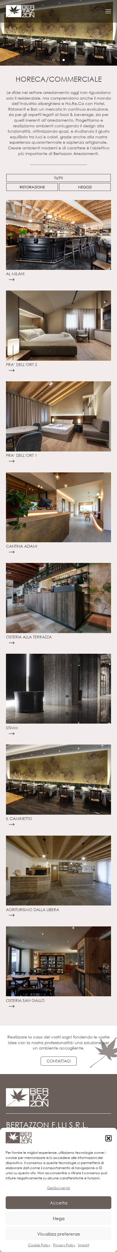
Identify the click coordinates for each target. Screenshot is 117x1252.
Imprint (83, 1245)
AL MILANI (15, 273)
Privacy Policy (64, 1245)
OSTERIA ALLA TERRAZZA (29, 636)
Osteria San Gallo (25, 1000)
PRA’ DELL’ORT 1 (21, 455)
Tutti (58, 178)
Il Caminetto (19, 818)
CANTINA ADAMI (21, 546)
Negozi (85, 187)
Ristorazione (32, 187)
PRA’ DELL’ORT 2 (21, 364)
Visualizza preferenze (58, 1233)
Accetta (58, 1202)
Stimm (12, 727)
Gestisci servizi (58, 1188)
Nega (58, 1218)
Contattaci (59, 1061)
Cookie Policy (39, 1245)
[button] (108, 1138)
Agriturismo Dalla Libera (32, 909)
